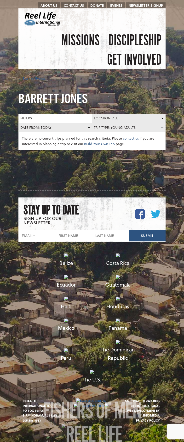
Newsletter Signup (146, 5)
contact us (131, 138)
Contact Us (74, 5)
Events (116, 5)
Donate (97, 5)
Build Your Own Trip (99, 143)
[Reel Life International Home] (43, 19)
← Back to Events (31, 78)
